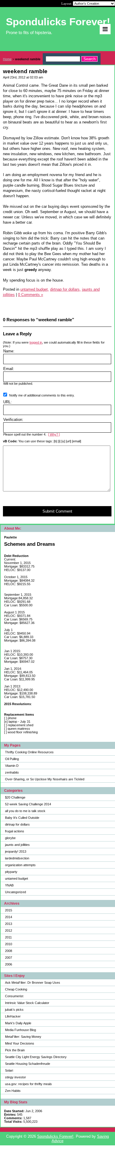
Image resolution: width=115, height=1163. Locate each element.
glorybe (10, 838)
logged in (35, 342)
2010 (8, 944)
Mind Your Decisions (19, 1043)
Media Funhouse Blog (20, 1030)
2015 (8, 910)
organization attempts (20, 865)
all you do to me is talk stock (25, 811)
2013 (8, 924)
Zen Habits (13, 1090)
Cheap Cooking (16, 989)
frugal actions (14, 831)
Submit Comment (57, 511)
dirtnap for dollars (17, 824)
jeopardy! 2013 (15, 851)
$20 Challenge (15, 797)
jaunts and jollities (17, 844)
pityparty (11, 871)
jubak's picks (14, 1009)
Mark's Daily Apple (18, 1023)
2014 (8, 917)
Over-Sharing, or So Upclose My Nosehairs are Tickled (44, 779)
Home (7, 59)
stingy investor (15, 1077)
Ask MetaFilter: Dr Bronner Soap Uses (32, 982)
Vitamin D (12, 765)
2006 (8, 964)
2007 (8, 957)
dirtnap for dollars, (65, 289)
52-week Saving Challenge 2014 (28, 804)
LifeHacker (13, 1016)
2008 (8, 951)
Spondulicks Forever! (55, 1136)
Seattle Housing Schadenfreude (27, 1063)
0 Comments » (30, 294)
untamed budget (16, 878)
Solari (9, 1070)
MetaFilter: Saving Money (23, 1036)
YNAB (9, 885)
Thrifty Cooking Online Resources (29, 752)
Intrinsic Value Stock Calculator (27, 1003)
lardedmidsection (17, 858)
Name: (8, 351)
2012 (8, 930)
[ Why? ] (54, 434)
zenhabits (12, 772)
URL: (7, 402)
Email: (8, 369)
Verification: (13, 419)
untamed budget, (34, 289)
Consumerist (14, 996)
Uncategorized (15, 892)
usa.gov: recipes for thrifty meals (28, 1084)
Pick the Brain (15, 1050)
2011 (8, 937)
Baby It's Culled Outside (22, 817)
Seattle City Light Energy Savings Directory (36, 1057)
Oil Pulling (12, 759)
